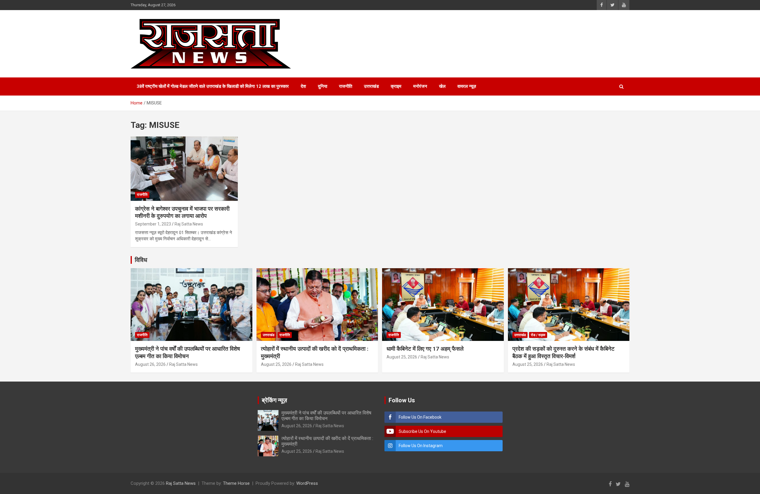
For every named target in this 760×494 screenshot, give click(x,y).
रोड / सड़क (538, 335)
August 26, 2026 (150, 364)
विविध (141, 259)
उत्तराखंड (371, 86)
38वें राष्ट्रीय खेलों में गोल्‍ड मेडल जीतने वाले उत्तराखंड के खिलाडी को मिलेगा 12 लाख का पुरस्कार (213, 86)
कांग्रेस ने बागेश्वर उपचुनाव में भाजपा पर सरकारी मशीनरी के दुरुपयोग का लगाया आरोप (182, 212)
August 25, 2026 (276, 364)
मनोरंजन (420, 86)
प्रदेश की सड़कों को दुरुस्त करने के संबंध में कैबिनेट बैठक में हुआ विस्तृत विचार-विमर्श (563, 352)
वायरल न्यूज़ (466, 86)
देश (303, 86)
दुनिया (322, 86)
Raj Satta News (189, 224)
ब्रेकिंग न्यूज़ (274, 400)
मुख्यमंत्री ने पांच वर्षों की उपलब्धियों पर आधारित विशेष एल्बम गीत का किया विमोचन (187, 352)
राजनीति (345, 86)
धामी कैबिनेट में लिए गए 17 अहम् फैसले (425, 348)
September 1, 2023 (153, 224)
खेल (442, 86)
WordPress (307, 483)
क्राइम (396, 86)
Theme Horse (236, 483)
